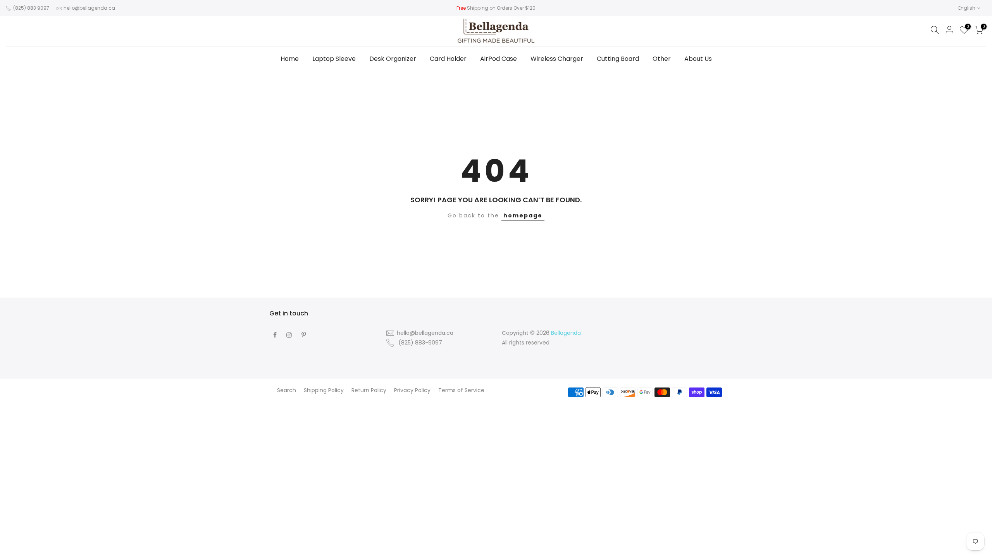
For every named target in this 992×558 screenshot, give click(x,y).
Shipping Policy (324, 390)
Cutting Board (618, 58)
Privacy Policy (412, 390)
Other (662, 58)
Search (286, 390)
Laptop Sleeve (334, 58)
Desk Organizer (392, 58)
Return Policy (368, 390)
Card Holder (448, 58)
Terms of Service (461, 390)
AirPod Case (498, 58)
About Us (698, 58)
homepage (522, 215)
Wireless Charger (556, 58)
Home (290, 58)
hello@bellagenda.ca (89, 8)
